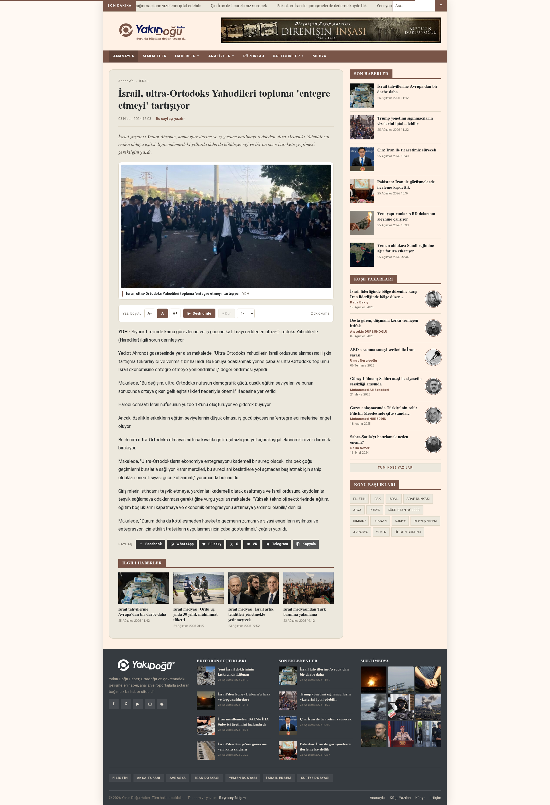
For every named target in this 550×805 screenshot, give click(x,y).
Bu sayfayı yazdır (170, 118)
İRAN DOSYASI (207, 778)
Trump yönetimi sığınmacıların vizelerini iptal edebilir (145, 5)
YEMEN (381, 532)
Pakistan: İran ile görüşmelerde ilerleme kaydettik (314, 5)
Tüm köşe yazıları (396, 467)
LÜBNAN (380, 521)
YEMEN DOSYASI (243, 778)
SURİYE (400, 521)
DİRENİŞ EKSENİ (425, 521)
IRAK (377, 499)
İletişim (435, 798)
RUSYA (375, 510)
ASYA (357, 510)
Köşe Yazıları (400, 798)
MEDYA (319, 56)
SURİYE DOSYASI (315, 778)
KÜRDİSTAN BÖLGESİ (404, 510)
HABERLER (187, 56)
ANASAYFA (123, 56)
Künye (420, 798)
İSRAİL (144, 81)
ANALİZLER (221, 56)
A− (150, 313)
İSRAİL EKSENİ (279, 778)
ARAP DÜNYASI (418, 499)
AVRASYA (360, 532)
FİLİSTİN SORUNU (407, 532)
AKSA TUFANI (148, 778)
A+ (175, 313)
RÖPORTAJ (253, 56)
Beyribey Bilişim (232, 798)
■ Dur (226, 313)
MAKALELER (154, 56)
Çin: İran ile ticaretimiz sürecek (231, 5)
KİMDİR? (359, 521)
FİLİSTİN (359, 499)
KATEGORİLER (288, 56)
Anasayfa (125, 81)
